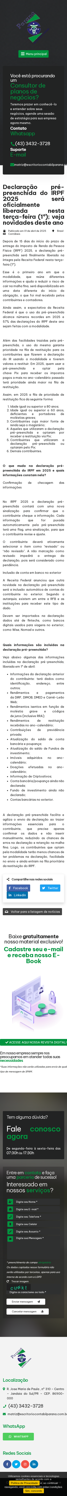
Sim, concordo (33, 1490)
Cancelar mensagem (24, 1311)
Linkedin (19, 895)
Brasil (60, 230)
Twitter (52, 888)
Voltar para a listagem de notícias (35, 912)
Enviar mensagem (23, 1301)
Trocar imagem (20, 1281)
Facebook (20, 888)
